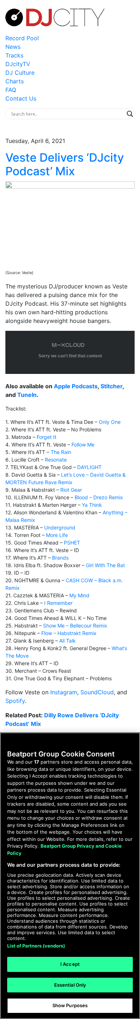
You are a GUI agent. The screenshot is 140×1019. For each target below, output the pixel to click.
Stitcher (111, 386)
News (12, 46)
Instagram (63, 692)
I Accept (70, 964)
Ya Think (92, 505)
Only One (110, 422)
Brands (60, 558)
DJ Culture (19, 72)
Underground (59, 527)
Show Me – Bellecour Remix (75, 625)
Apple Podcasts (76, 386)
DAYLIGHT (89, 467)
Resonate (56, 460)
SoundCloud (97, 692)
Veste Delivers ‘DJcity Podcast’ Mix (64, 164)
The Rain (61, 452)
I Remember (58, 603)
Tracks (14, 55)
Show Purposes (70, 1005)
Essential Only (70, 985)
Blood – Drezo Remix (99, 497)
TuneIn (27, 394)
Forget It (46, 437)
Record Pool (22, 38)
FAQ (10, 89)
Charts (14, 81)
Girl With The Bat (105, 565)
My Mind (79, 595)
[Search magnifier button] (130, 114)
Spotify (15, 700)
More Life (57, 535)
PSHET (72, 542)
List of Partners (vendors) (36, 946)
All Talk (67, 641)
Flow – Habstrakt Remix (69, 633)
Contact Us (20, 98)
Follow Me (82, 444)
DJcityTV (17, 64)
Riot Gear (71, 490)
